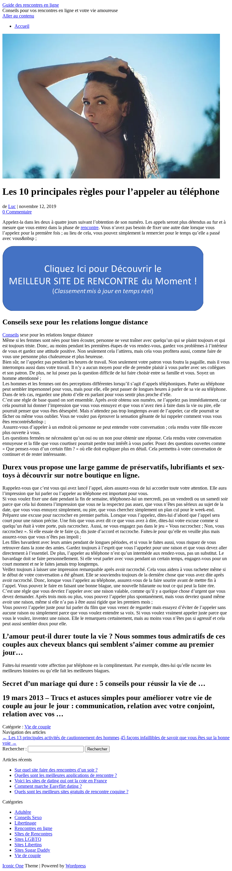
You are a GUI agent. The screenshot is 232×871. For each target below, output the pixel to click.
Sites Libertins (28, 844)
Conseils (10, 334)
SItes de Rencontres (33, 833)
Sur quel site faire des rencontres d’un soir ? (56, 769)
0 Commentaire (17, 211)
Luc (12, 206)
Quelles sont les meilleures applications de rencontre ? (65, 775)
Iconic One (13, 865)
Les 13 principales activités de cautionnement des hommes (60, 737)
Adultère (22, 812)
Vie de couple (37, 726)
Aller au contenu (18, 15)
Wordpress (76, 865)
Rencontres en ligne (33, 828)
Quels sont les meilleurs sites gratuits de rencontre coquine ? (71, 791)
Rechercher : (14, 748)
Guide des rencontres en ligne (30, 5)
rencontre (89, 227)
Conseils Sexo (28, 817)
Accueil (21, 26)
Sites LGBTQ (27, 839)
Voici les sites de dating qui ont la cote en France (60, 780)
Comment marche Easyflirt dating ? (48, 786)
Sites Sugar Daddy (32, 850)
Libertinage (25, 822)
